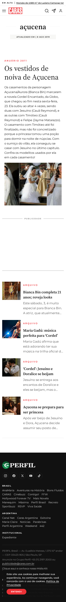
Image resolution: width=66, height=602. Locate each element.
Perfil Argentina (12, 526)
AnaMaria (8, 490)
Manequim (9, 502)
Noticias (25, 522)
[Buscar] (47, 11)
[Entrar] (61, 11)
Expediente (9, 537)
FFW (45, 494)
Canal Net (8, 518)
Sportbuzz (8, 506)
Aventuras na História (30, 490)
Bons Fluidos (55, 490)
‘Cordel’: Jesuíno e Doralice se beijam (38, 371)
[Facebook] (14, 475)
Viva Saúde (34, 506)
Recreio (53, 502)
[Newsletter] (54, 11)
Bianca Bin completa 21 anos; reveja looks (42, 295)
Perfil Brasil (38, 502)
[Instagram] (5, 475)
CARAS (6, 494)
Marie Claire (9, 522)
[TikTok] (39, 475)
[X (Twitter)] (22, 475)
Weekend (31, 526)
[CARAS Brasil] (15, 11)
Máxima (24, 502)
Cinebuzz (19, 494)
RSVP (21, 506)
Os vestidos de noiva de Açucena (31, 72)
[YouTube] (30, 475)
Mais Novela (41, 498)
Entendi (16, 591)
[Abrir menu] (4, 10)
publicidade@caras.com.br (18, 563)
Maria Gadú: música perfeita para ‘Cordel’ (40, 333)
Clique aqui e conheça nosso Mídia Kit (24, 568)
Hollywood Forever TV (16, 498)
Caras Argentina (27, 518)
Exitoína (45, 518)
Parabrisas (39, 522)
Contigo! (33, 494)
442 (42, 526)
